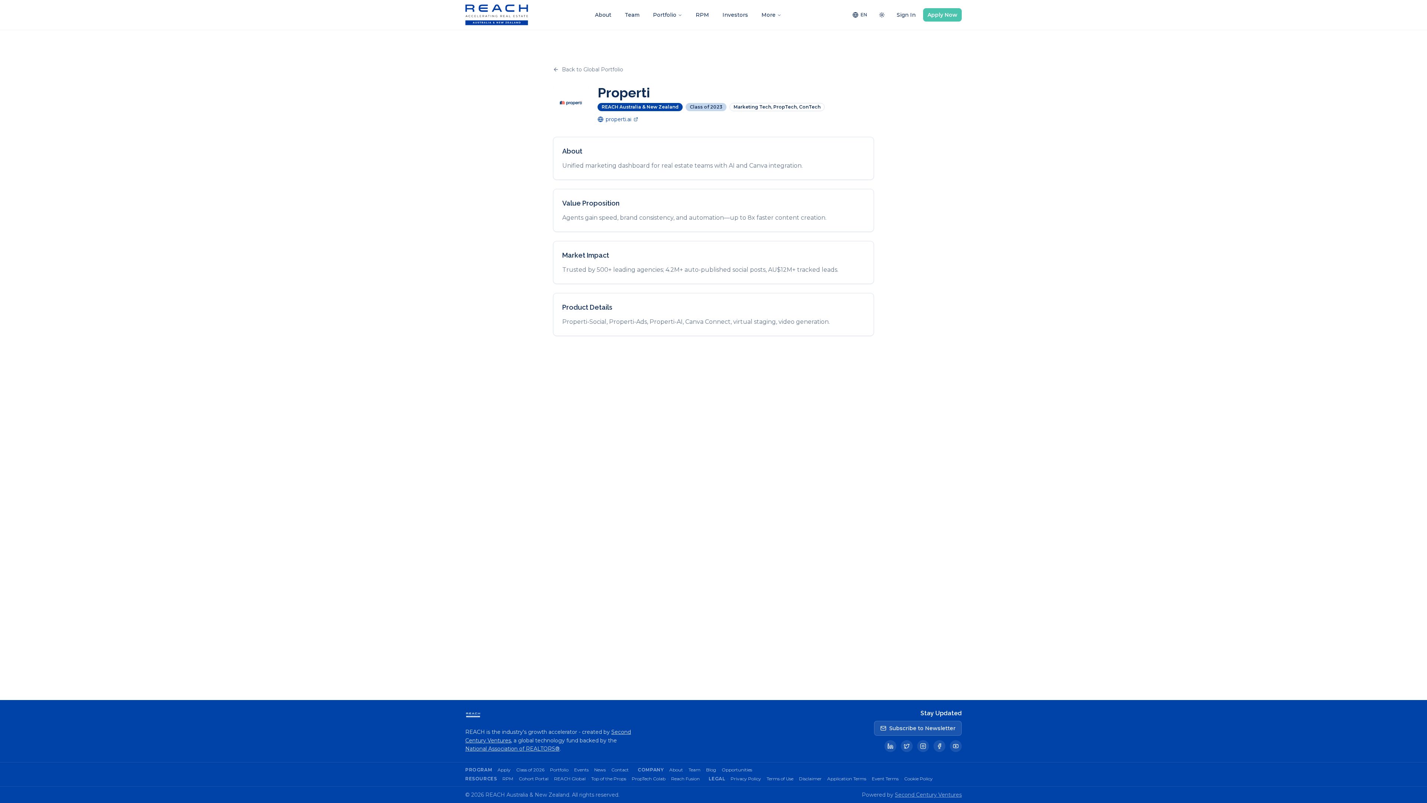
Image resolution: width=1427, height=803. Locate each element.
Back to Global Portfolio (592, 69)
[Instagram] (923, 746)
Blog (711, 770)
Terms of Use (780, 778)
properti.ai (618, 119)
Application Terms (846, 778)
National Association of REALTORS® (512, 748)
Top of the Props (608, 778)
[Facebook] (939, 746)
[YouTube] (956, 746)
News (600, 770)
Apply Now (942, 15)
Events (581, 770)
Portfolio (664, 15)
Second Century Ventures (928, 794)
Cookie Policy (918, 778)
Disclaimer (810, 778)
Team (632, 15)
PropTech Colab (649, 778)
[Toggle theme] (881, 15)
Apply (504, 770)
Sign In (906, 15)
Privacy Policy (746, 778)
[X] (907, 746)
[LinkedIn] (890, 746)
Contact (620, 770)
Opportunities (737, 770)
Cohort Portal (534, 778)
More (768, 15)
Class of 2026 (530, 770)
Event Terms (885, 778)
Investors (735, 15)
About (603, 15)
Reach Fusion (685, 778)
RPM (702, 15)
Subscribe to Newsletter (922, 728)
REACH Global (570, 778)
